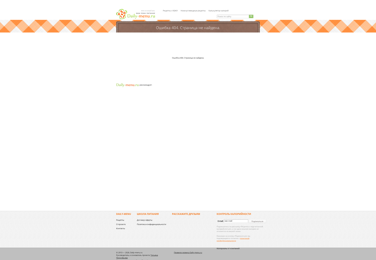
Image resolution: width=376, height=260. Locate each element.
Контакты (120, 228)
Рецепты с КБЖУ (170, 10)
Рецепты (120, 220)
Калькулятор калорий (219, 10)
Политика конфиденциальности (151, 224)
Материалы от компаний (228, 248)
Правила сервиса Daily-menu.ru (188, 252)
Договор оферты (144, 220)
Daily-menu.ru (137, 14)
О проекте (121, 224)
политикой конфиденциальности (233, 239)
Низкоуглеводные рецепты (193, 10)
